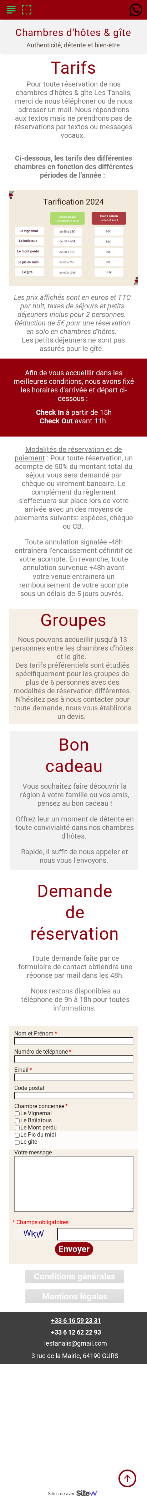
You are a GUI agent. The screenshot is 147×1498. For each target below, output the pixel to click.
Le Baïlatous (36, 1120)
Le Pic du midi (38, 1134)
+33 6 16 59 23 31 (76, 1320)
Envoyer (74, 1249)
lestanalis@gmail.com (75, 1343)
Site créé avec (62, 1493)
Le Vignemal (36, 1113)
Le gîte (28, 1141)
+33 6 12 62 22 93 (76, 1332)
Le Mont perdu (38, 1127)
